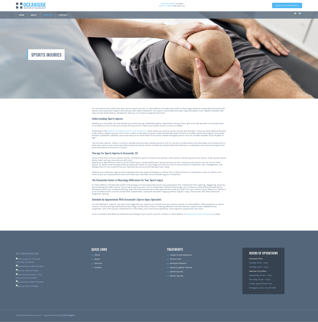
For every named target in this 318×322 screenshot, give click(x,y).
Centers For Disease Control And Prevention (126, 131)
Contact (63, 15)
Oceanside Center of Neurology (200, 214)
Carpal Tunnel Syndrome (181, 255)
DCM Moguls (68, 315)
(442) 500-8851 (168, 3)
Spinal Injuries (176, 271)
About (34, 15)
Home (21, 15)
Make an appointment (287, 5)
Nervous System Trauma (181, 267)
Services (47, 15)
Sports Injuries (176, 276)
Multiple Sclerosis (178, 263)
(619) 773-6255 (165, 6)
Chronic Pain (175, 259)
